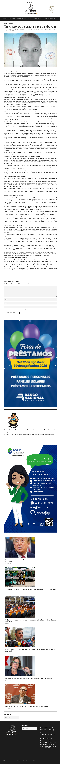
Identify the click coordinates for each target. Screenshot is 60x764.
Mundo (24, 18)
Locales (18, 18)
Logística (42, 760)
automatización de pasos (38, 29)
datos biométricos (47, 29)
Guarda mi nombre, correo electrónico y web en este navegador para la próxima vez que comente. (30, 309)
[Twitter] (29, 2)
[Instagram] (31, 2)
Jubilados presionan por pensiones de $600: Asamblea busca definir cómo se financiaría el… (30, 621)
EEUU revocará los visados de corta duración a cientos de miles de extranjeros (27, 560)
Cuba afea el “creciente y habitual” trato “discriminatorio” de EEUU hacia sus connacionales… (30, 590)
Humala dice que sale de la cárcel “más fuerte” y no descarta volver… (27, 706)
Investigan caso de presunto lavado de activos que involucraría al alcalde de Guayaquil (30, 650)
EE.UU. (54, 29)
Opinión (45, 18)
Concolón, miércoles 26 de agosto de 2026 (13, 432)
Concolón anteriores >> (52, 436)
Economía (12, 18)
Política (5, 18)
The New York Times (9, 23)
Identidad (6, 30)
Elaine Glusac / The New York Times (11, 29)
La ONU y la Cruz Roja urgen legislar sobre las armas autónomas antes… (29, 679)
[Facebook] (27, 2)
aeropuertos (29, 29)
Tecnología (12, 30)
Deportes (29, 18)
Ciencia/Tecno (38, 18)
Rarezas (38, 760)
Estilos (50, 18)
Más (55, 18)
